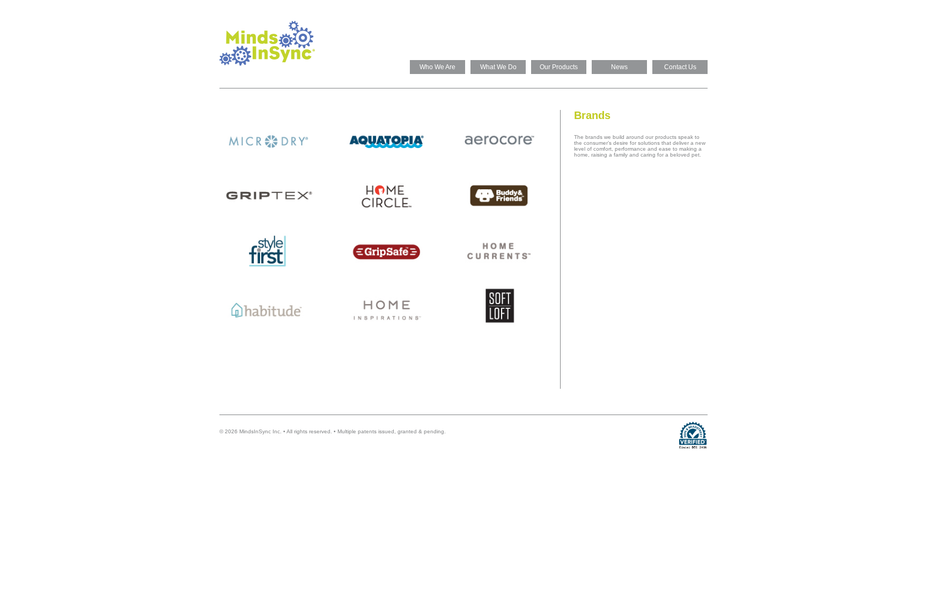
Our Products (559, 67)
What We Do (498, 67)
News (619, 67)
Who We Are (437, 67)
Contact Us (680, 67)
